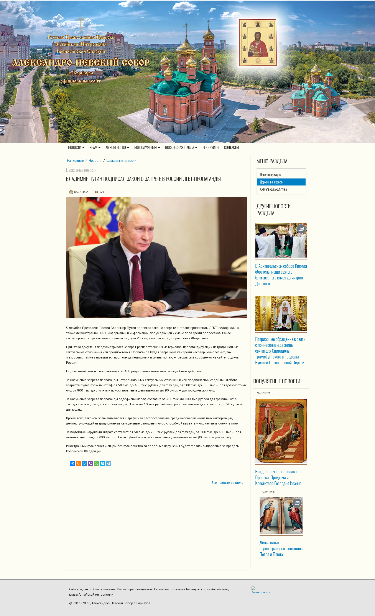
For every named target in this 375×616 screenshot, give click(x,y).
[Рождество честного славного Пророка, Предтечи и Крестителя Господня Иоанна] (281, 431)
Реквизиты (210, 147)
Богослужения (145, 147)
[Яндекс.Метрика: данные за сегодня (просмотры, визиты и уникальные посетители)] (261, 589)
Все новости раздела (227, 482)
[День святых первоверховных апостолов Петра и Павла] (281, 515)
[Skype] (102, 463)
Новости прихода (270, 175)
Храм (93, 147)
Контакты (231, 147)
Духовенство (116, 147)
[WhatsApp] (96, 463)
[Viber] (90, 463)
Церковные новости (121, 160)
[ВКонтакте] (72, 463)
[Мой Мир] (84, 463)
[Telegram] (108, 463)
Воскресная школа (179, 147)
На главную (75, 160)
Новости (74, 147)
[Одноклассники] (78, 463)
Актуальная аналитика (273, 189)
